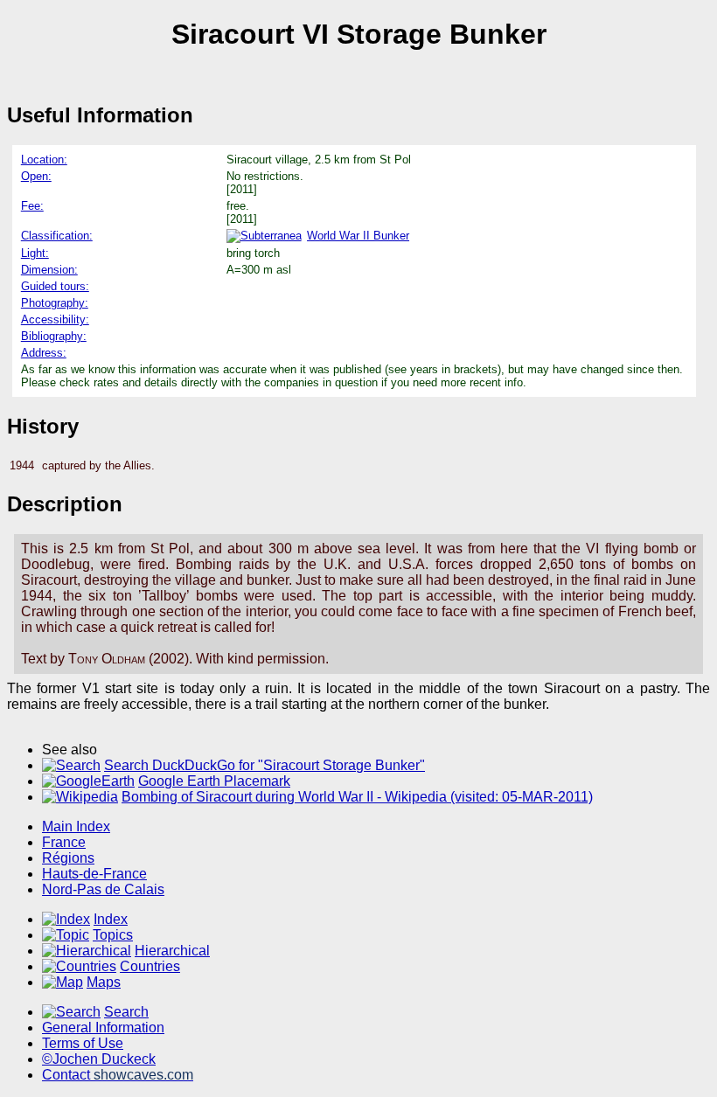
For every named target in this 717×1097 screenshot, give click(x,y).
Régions (68, 858)
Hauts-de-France (94, 873)
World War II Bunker (358, 235)
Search (126, 1011)
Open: (36, 176)
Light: (35, 253)
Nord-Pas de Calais (103, 889)
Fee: (32, 205)
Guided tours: (55, 286)
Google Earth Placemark (214, 781)
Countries (150, 966)
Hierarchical (172, 950)
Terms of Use (82, 1043)
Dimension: (49, 269)
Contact (117, 1074)
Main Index (76, 826)
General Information (103, 1027)
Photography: (54, 302)
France (64, 842)
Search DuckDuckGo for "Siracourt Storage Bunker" (264, 765)
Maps (104, 982)
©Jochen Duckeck (99, 1059)
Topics (113, 934)
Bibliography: (54, 336)
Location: (44, 159)
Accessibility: (55, 319)
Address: (43, 352)
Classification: (57, 235)
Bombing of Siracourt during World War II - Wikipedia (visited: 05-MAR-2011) (357, 796)
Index (111, 919)
